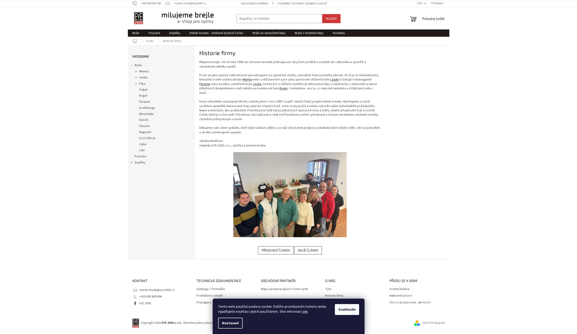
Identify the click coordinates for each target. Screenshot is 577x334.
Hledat (331, 18)
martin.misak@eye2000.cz (157, 290)
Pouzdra (140, 156)
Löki (142, 150)
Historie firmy (334, 296)
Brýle (138, 65)
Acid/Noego (147, 108)
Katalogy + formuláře (211, 289)
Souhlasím (347, 309)
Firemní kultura (399, 289)
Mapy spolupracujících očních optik (284, 289)
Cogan (143, 89)
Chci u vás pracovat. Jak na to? (410, 302)
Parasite (144, 102)
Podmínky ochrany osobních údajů (302, 4)
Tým (328, 289)
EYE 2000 (145, 303)
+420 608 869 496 (150, 296)
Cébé (142, 144)
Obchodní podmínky (254, 4)
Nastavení (230, 323)
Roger (143, 95)
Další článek (308, 250)
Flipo (142, 83)
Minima (144, 71)
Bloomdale (146, 114)
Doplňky (140, 162)
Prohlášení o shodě (210, 296)
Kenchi (143, 120)
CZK (420, 3)
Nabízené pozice (401, 296)
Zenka (143, 77)
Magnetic (145, 132)
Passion (144, 126)
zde (305, 311)
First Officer (147, 138)
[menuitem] (136, 33)
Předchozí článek (276, 250)
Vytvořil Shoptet (434, 323)
